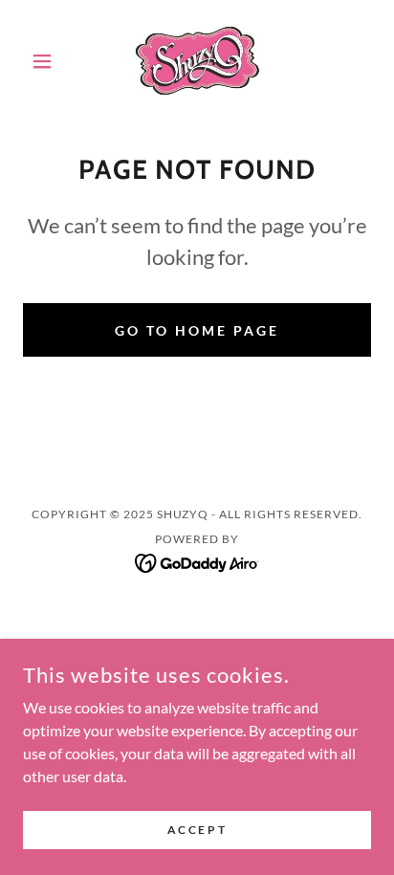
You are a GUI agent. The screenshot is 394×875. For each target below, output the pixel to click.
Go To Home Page (197, 330)
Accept (197, 829)
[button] (49, 61)
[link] (197, 61)
